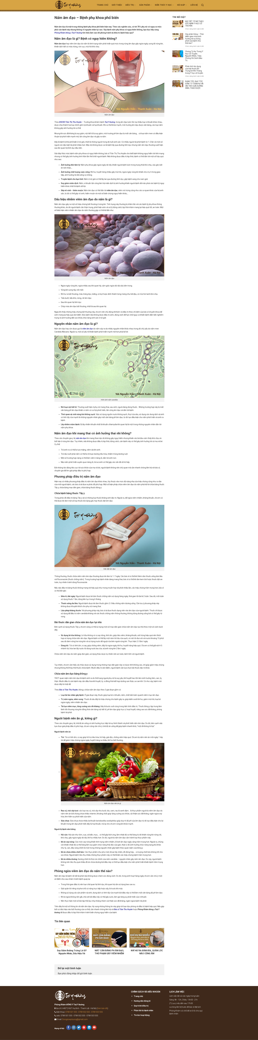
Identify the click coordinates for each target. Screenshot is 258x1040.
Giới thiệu (117, 5)
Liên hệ (194, 5)
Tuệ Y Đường (110, 122)
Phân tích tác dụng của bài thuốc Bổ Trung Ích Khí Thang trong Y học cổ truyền (194, 69)
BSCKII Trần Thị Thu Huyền (70, 122)
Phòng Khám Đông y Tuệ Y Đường (68, 33)
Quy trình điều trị (141, 1006)
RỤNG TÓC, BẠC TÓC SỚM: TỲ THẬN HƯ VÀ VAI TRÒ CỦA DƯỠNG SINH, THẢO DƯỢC (194, 84)
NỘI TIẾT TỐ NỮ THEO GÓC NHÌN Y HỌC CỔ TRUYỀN (194, 23)
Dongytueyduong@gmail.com (75, 1019)
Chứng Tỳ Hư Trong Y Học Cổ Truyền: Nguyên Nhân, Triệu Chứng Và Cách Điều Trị (194, 55)
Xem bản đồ (102, 1008)
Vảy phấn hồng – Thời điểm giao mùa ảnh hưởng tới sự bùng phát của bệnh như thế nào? (194, 38)
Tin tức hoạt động (142, 1015)
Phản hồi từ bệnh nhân (143, 1010)
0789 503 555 (97, 1012)
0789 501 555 (71, 1012)
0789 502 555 (84, 1012)
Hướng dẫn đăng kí (142, 1001)
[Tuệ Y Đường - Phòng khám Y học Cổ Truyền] (71, 5)
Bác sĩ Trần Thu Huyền (68, 690)
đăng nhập (71, 973)
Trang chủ (102, 5)
